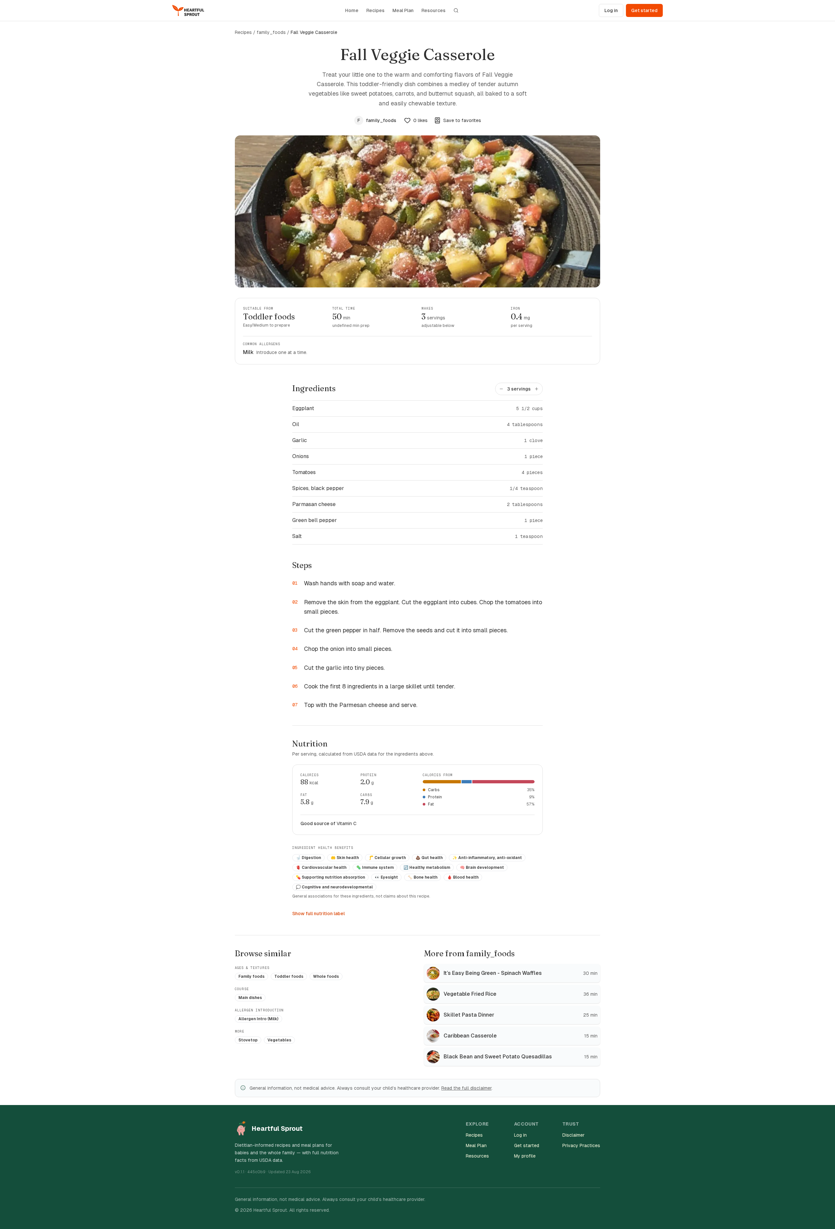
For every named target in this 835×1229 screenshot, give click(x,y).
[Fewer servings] (501, 388)
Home (351, 10)
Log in (611, 10)
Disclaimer (573, 1135)
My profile (525, 1156)
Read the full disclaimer (466, 1088)
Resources (433, 10)
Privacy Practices (581, 1145)
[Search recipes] (456, 10)
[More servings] (536, 388)
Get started (644, 10)
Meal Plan (403, 10)
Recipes (375, 10)
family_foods (271, 32)
